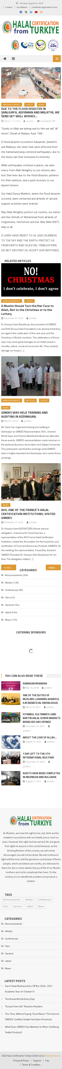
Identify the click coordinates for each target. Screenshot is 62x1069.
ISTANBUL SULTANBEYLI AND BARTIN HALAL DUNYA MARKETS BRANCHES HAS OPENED (41, 718)
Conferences (11, 590)
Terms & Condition (31, 1064)
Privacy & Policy (21, 1060)
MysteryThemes (52, 1055)
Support (37, 1060)
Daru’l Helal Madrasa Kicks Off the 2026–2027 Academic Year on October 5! (29, 988)
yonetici (30, 121)
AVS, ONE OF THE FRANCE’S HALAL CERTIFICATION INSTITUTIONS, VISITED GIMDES (28, 514)
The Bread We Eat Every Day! (20, 999)
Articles (30, 400)
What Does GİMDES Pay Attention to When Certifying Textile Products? (32, 1029)
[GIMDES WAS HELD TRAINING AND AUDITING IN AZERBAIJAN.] (31, 376)
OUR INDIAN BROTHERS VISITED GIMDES (11, 567)
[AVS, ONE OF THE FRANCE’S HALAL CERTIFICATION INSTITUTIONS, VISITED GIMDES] (31, 482)
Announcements (11, 104)
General (9, 605)
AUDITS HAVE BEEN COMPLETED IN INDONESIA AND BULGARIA (41, 775)
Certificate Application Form (44, 7)
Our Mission (22, 7)
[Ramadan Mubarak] (10, 686)
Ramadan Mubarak (35, 683)
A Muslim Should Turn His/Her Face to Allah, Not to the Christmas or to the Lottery (27, 309)
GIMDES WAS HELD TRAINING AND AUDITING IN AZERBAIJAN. (24, 414)
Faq (47, 1060)
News (41, 104)
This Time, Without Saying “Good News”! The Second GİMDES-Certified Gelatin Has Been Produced (32, 1016)
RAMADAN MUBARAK (55, 567)
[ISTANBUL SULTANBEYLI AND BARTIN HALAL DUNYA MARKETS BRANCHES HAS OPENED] (10, 717)
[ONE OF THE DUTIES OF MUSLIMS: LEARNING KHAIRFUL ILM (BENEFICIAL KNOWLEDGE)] (10, 699)
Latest (29, 104)
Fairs (7, 597)
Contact (8, 7)
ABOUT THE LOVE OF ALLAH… (40, 737)
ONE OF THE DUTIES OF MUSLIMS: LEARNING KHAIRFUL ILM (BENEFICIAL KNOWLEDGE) (41, 699)
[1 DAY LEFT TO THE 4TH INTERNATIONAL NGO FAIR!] (10, 758)
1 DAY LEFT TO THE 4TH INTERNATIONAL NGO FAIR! (38, 755)
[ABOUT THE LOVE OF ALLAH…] (10, 742)
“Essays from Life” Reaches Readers (24, 1006)
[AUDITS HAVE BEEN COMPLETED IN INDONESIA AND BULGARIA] (10, 778)
